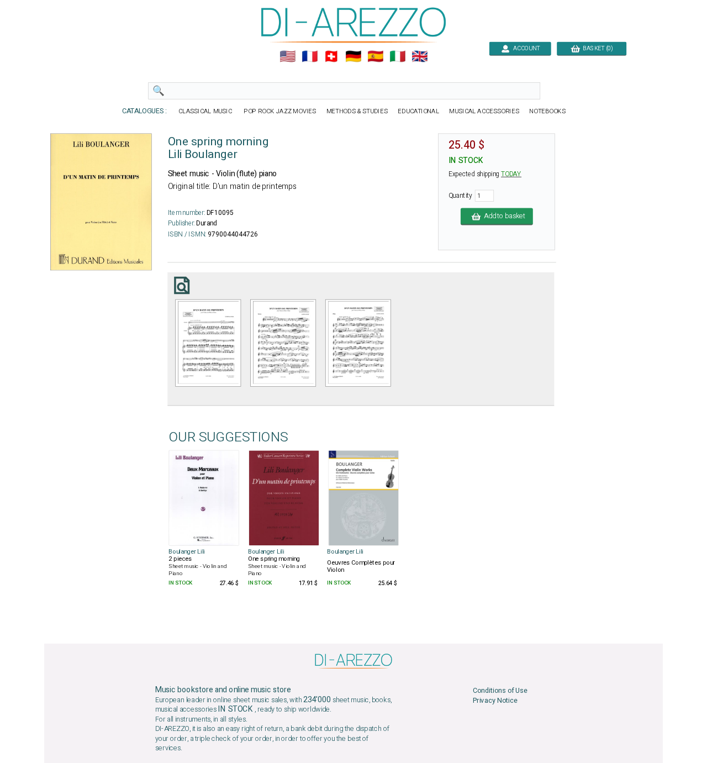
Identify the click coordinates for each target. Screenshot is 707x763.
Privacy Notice (495, 701)
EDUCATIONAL (418, 111)
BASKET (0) (596, 48)
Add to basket (503, 216)
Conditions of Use (500, 691)
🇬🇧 (419, 56)
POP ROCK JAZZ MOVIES (280, 111)
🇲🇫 (310, 56)
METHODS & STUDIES (357, 111)
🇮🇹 (397, 56)
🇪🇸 (375, 56)
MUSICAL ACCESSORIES (484, 111)
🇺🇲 (287, 56)
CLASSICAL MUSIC (205, 111)
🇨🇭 (331, 56)
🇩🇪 (353, 56)
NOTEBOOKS (547, 111)
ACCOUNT (525, 48)
